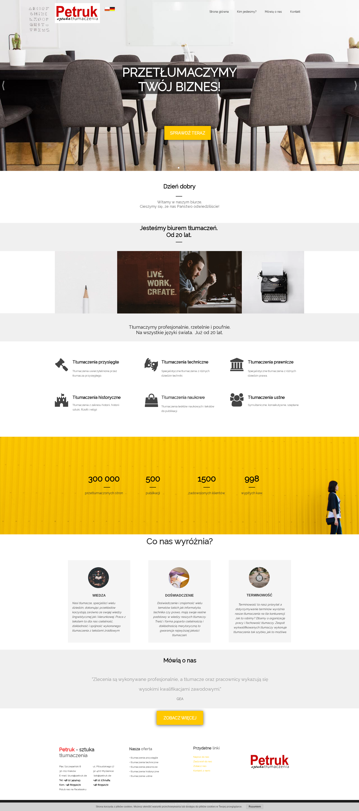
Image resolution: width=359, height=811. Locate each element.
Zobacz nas (199, 766)
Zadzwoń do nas (202, 761)
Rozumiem (255, 806)
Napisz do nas (201, 756)
